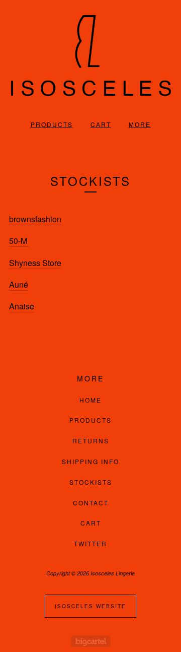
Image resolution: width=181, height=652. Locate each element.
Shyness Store (35, 263)
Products (52, 124)
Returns (90, 440)
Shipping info (90, 461)
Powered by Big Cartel (91, 641)
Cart (100, 124)
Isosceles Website (90, 606)
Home (90, 400)
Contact (91, 502)
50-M (19, 240)
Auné (18, 284)
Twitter (90, 543)
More (140, 124)
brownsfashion (35, 219)
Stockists (90, 482)
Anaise (21, 306)
